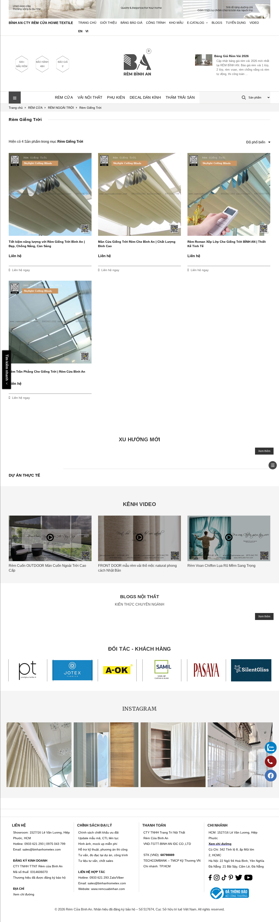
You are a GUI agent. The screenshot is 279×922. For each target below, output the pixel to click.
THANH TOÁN (154, 825)
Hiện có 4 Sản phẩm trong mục (46, 141)
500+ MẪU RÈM (21, 64)
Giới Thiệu (108, 22)
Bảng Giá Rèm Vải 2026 (197, 56)
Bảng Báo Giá (131, 22)
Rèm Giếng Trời (25, 119)
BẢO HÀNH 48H (42, 64)
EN (80, 31)
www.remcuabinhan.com (108, 889)
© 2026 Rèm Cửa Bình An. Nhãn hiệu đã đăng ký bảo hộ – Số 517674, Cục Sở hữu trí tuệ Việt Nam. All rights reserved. (140, 909)
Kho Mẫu (176, 22)
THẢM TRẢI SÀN (180, 97)
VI (86, 31)
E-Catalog (195, 22)
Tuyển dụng (236, 22)
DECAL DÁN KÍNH (145, 97)
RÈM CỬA (64, 97)
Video (254, 22)
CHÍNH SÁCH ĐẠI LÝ (94, 825)
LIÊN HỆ (19, 825)
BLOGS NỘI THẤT (139, 596)
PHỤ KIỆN (116, 97)
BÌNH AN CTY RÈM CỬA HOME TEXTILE (41, 23)
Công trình (155, 22)
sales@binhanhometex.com (107, 883)
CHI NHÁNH (218, 825)
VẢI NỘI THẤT (90, 97)
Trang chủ (87, 22)
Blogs (217, 22)
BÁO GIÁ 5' (63, 64)
